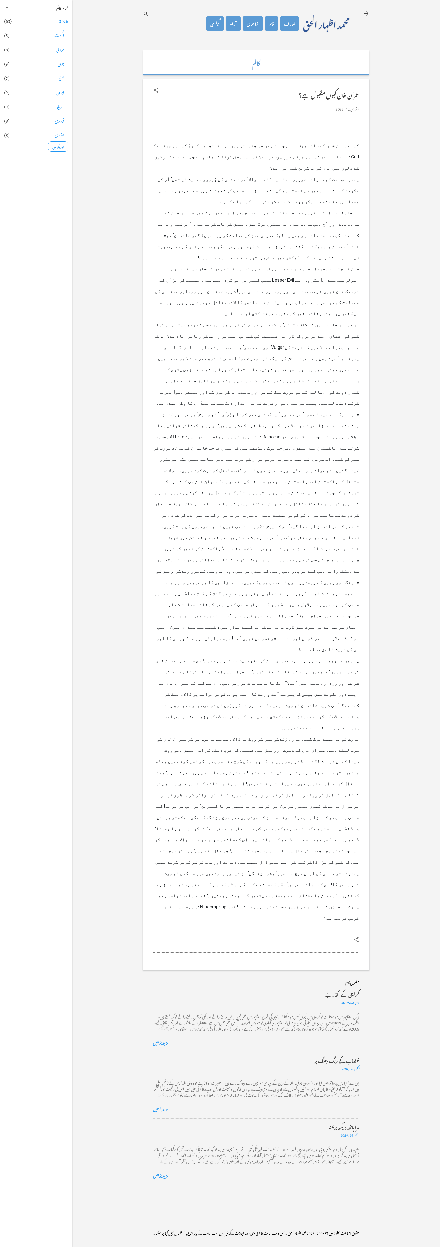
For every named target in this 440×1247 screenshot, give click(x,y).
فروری (59, 120)
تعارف (289, 23)
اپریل (60, 91)
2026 (63, 20)
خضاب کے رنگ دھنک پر (336, 1060)
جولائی (60, 49)
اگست (59, 35)
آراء (233, 23)
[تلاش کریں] (146, 14)
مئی (61, 77)
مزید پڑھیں (160, 1042)
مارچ (60, 106)
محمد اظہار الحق (326, 23)
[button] (156, 90)
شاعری (253, 23)
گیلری (214, 23)
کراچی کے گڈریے (342, 993)
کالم (271, 23)
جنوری (59, 134)
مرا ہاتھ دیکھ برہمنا (343, 1126)
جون (61, 63)
